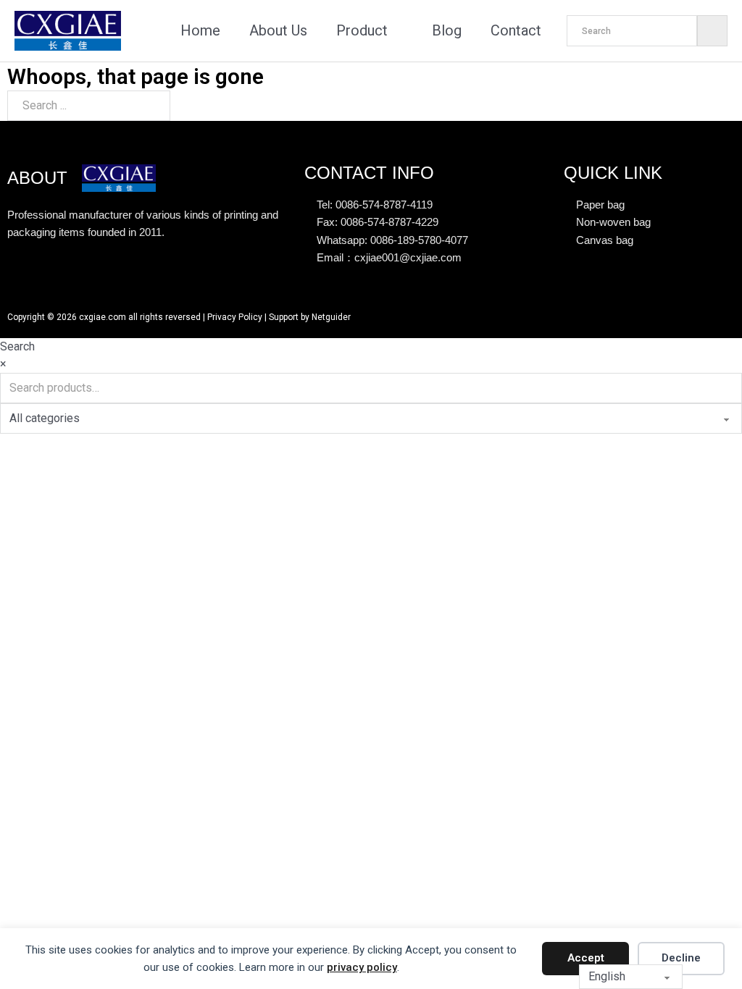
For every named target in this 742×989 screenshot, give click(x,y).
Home (200, 30)
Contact (516, 30)
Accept (585, 957)
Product (362, 30)
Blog (447, 30)
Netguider (331, 317)
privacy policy (362, 967)
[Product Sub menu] (399, 31)
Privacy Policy (234, 317)
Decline (681, 957)
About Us (278, 30)
